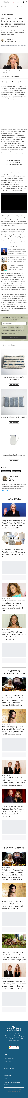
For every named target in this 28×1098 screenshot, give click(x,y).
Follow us (16, 81)
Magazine (19, 2)
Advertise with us (8, 1061)
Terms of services (18, 327)
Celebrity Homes (7, 14)
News (19, 41)
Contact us (6, 1065)
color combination (11, 275)
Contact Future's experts (9, 1058)
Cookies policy (7, 1075)
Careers (5, 1078)
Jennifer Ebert (10, 39)
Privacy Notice (19, 329)
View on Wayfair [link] (14, 384)
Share (5, 81)
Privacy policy (7, 1071)
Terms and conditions (9, 1068)
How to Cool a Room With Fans (17, 6)
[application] (14, 202)
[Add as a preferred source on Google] (14, 1047)
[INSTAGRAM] (10, 480)
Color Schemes (6, 471)
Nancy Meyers (17, 86)
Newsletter (24, 81)
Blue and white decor (7, 178)
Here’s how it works (9, 46)
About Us (6, 1054)
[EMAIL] (13, 480)
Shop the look (15, 76)
